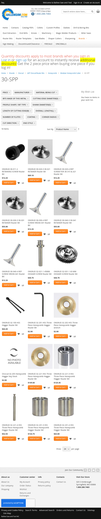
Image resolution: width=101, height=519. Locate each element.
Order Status (25, 485)
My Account (25, 482)
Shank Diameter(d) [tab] (42, 104)
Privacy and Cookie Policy (12, 510)
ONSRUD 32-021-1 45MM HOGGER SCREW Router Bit (40, 272)
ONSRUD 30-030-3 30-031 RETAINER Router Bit (13, 221)
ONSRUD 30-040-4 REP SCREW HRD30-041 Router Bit (13, 274)
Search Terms (31, 510)
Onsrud (21, 73)
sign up (21, 60)
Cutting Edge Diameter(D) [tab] (45, 98)
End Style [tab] (28, 123)
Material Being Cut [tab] (45, 92)
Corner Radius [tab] (49, 117)
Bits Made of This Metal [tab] (14, 98)
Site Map (7, 513)
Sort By (50, 129)
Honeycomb (52, 73)
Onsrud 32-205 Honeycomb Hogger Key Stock (14, 375)
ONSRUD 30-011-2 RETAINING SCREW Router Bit (13, 171)
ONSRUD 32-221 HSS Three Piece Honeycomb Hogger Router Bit (40, 376)
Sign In (77, 2)
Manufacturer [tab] (22, 92)
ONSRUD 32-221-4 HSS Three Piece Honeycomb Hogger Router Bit (12, 427)
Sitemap (91, 510)
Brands (12, 73)
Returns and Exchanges (25, 494)
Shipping (5, 489)
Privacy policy (44, 482)
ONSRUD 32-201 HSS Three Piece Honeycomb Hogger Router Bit (40, 325)
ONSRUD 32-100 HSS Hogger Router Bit (11, 323)
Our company (7, 485)
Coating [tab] (31, 117)
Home (3, 73)
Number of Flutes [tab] (12, 117)
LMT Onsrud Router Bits (35, 73)
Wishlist (23, 489)
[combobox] (78, 11)
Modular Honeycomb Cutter (70, 73)
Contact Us (61, 482)
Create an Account (92, 2)
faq (2, 2)
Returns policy (44, 485)
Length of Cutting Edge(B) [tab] (16, 110)
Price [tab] (5, 92)
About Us (5, 482)
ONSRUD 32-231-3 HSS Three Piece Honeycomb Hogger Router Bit (38, 427)
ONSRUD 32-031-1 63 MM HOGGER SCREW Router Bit (65, 272)
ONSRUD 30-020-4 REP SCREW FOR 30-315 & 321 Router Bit (65, 171)
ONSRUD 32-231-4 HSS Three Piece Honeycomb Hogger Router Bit (64, 427)
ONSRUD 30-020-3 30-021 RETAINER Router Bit (39, 170)
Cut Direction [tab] (10, 123)
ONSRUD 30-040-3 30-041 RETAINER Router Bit (65, 221)
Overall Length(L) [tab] (45, 110)
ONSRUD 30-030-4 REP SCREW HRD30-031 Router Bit (39, 223)
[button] (18, 182)
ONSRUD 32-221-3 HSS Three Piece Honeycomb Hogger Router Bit (64, 376)
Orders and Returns (65, 510)
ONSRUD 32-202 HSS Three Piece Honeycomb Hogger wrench (66, 325)
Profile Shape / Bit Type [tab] (14, 104)
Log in (6, 60)
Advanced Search (46, 510)
